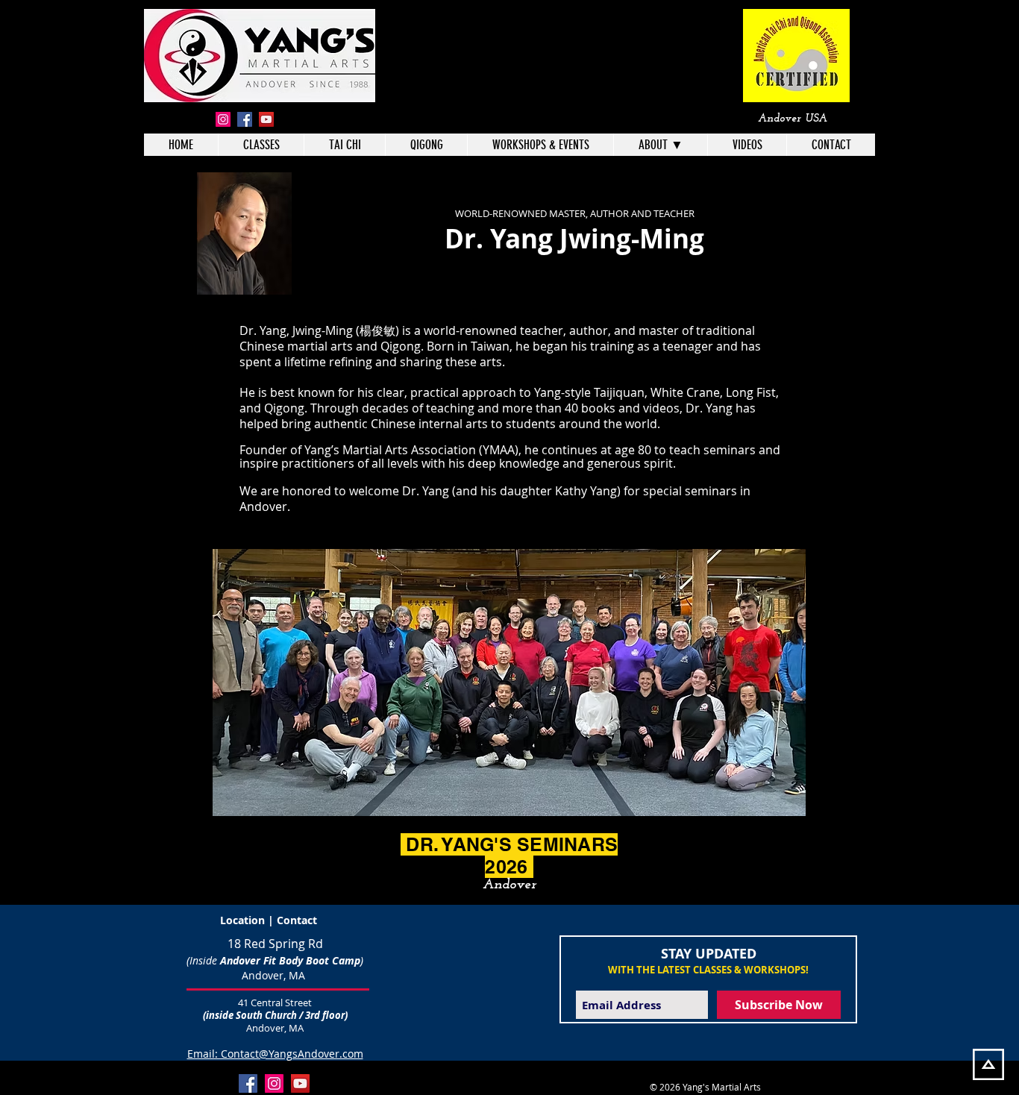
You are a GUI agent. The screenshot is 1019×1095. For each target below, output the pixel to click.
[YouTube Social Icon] (300, 1083)
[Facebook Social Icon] (248, 1083)
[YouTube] (266, 119)
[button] (660, 145)
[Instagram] (223, 119)
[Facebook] (244, 119)
